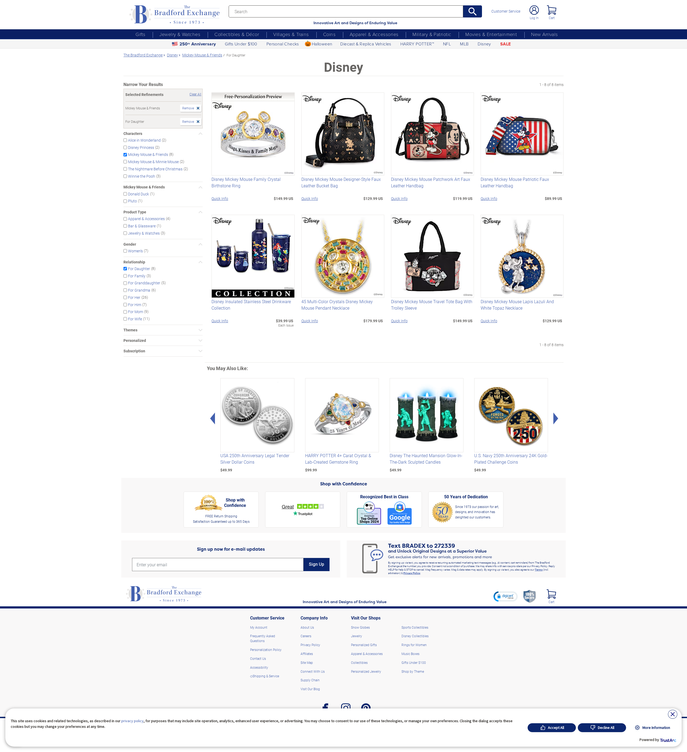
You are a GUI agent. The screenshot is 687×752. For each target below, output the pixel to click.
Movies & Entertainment (491, 34)
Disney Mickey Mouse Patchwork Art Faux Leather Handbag (430, 182)
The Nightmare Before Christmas (155, 168)
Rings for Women (414, 645)
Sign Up (316, 564)
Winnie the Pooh (141, 175)
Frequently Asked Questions (262, 638)
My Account (258, 627)
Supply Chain (310, 680)
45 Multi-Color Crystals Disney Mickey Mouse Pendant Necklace (337, 305)
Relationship (134, 262)
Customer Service (505, 11)
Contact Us (258, 658)
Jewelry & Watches (179, 34)
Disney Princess (141, 147)
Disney (484, 44)
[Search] (472, 11)
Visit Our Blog (310, 689)
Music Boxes (410, 653)
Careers (306, 636)
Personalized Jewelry (366, 671)
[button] (506, 596)
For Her (134, 297)
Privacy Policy (411, 573)
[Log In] (534, 10)
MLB (464, 44)
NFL (447, 44)
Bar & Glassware (142, 225)
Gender (129, 244)
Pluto (132, 200)
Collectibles (359, 662)
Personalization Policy (266, 649)
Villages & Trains (291, 34)
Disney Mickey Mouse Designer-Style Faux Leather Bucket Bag (341, 182)
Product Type (134, 212)
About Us (307, 627)
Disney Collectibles (415, 636)
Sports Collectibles (414, 627)
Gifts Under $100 (241, 44)
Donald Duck (138, 193)
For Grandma (139, 290)
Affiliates (307, 653)
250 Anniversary (198, 44)
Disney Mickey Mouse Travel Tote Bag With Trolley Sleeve (431, 305)
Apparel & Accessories (374, 34)
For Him (134, 304)
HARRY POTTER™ (417, 44)
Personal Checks (282, 44)
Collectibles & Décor (236, 34)
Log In (534, 17)
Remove (188, 108)
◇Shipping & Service (264, 676)
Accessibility (259, 667)
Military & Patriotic (431, 34)
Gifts (140, 34)
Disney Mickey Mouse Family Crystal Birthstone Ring (246, 182)
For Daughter (139, 268)
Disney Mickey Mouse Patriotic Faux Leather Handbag (515, 182)
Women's (135, 250)
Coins (329, 34)
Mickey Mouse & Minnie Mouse (153, 161)
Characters (132, 133)
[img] (551, 594)
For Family (136, 275)
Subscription (134, 351)
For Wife (135, 318)
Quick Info (219, 198)
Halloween (322, 44)
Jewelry (356, 636)
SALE (505, 44)
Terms (539, 569)
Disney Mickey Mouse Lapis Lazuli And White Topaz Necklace (517, 305)
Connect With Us (313, 671)
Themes (130, 330)
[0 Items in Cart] (551, 10)
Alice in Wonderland (144, 140)
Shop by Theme (412, 671)
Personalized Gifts (364, 645)
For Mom (135, 311)
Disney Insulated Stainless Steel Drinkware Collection (251, 305)
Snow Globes (360, 627)
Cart (552, 17)
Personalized (134, 340)
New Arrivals (544, 34)
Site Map (307, 662)
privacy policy (132, 720)
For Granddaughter (144, 282)
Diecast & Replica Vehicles (365, 44)
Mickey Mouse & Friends (148, 154)
